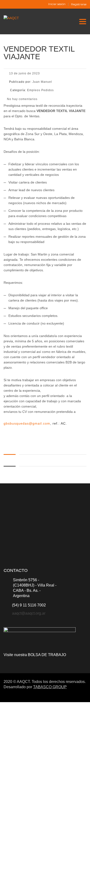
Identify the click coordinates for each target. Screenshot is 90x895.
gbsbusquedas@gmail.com (27, 423)
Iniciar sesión (57, 4)
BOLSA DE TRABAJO (47, 655)
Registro (27, 887)
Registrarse (78, 4)
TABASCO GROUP (50, 687)
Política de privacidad (54, 828)
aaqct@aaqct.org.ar (28, 613)
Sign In (39, 887)
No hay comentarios (21, 99)
